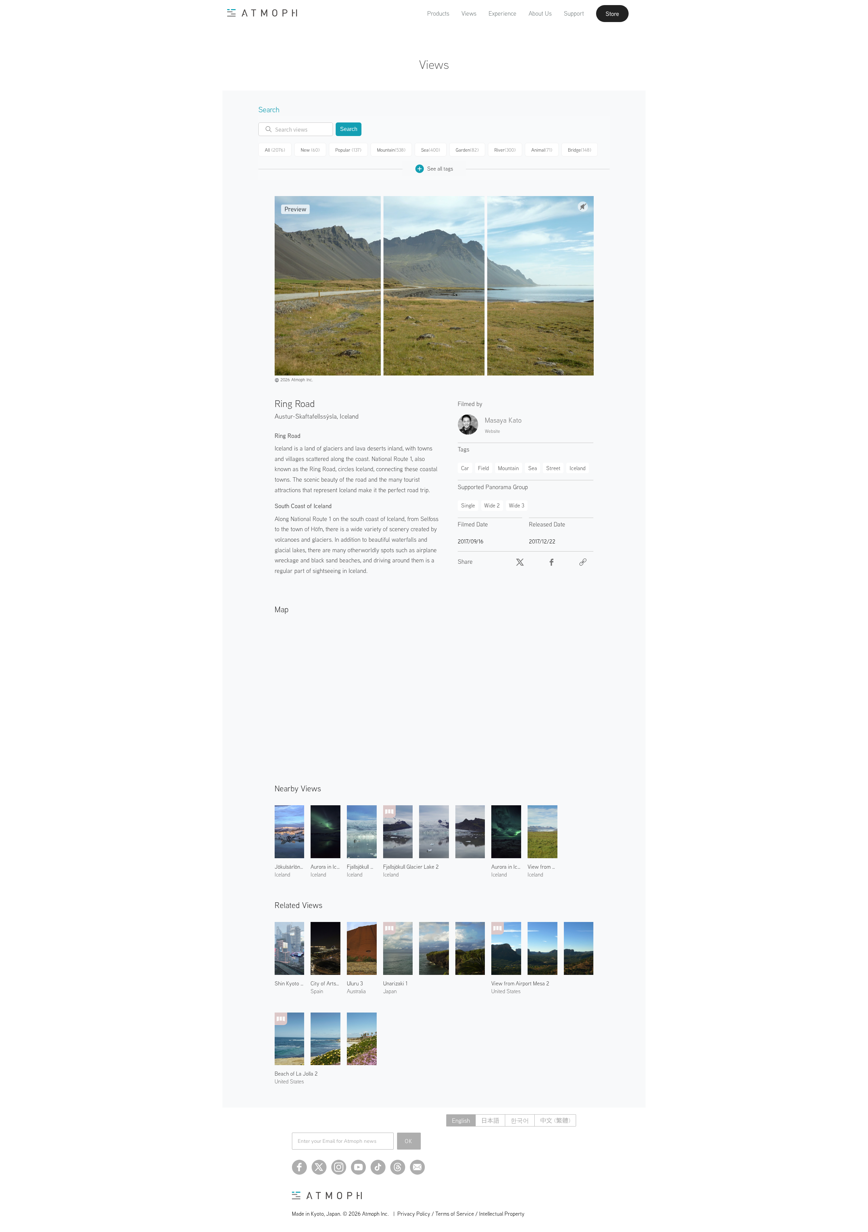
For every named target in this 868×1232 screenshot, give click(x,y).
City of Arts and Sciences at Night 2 (325, 983)
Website (492, 431)
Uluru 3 (355, 983)
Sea (430, 150)
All (275, 150)
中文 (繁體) (555, 1120)
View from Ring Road (542, 866)
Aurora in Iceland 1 (325, 866)
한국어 (520, 1120)
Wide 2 (492, 505)
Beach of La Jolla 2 (296, 1073)
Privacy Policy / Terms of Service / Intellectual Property (461, 1213)
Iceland (349, 416)
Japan (390, 991)
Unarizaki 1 (395, 983)
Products (438, 13)
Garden (467, 150)
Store (612, 13)
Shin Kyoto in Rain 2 (289, 983)
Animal (541, 150)
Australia (356, 991)
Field (483, 468)
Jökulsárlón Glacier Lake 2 (289, 866)
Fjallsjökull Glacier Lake (362, 866)
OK (409, 1141)
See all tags (440, 168)
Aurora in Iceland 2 (506, 866)
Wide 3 (516, 505)
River (505, 150)
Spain (317, 991)
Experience (502, 13)
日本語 (490, 1120)
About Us (540, 13)
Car (465, 468)
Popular (348, 150)
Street (553, 468)
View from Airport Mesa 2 (520, 983)
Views (468, 13)
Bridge (579, 150)
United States (505, 991)
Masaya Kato (503, 420)
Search (348, 129)
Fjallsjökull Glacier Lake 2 (411, 866)
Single (468, 505)
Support (574, 13)
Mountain (391, 150)
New (310, 150)
